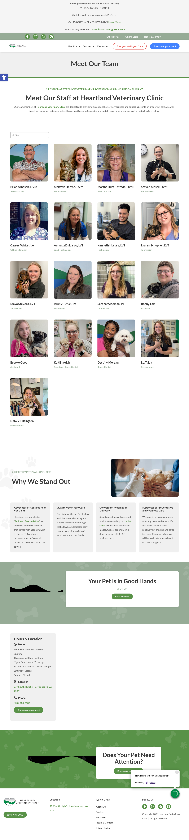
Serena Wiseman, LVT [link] (111, 304)
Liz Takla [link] (146, 362)
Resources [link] (102, 46)
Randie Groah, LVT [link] (66, 304)
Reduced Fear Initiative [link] (27, 521)
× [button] (177, 772)
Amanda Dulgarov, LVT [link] (68, 245)
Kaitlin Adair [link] (62, 362)
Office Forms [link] (112, 36)
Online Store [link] (131, 36)
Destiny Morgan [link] (108, 362)
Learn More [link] (114, 22)
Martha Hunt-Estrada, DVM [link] (115, 187)
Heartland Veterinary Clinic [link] (50, 106)
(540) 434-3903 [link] (22, 703)
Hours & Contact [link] (152, 36)
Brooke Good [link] (18, 362)
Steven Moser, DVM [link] (154, 187)
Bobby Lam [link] (148, 304)
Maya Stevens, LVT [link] (22, 304)
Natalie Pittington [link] (22, 421)
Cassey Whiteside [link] (22, 245)
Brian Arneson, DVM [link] (23, 187)
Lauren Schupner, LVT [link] (155, 245)
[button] (175, 793)
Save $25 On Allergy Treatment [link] (108, 29)
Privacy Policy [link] (103, 827)
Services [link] (87, 46)
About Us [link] (72, 46)
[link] (4, 77)
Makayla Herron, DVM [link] (68, 187)
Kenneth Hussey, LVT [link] (111, 245)
